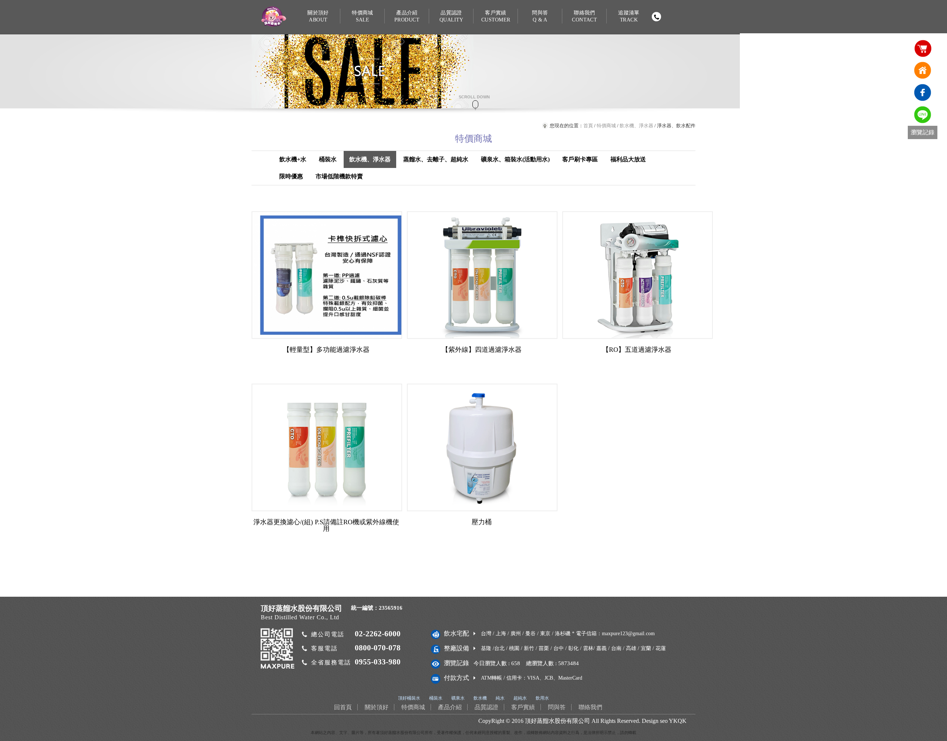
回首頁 (922, 70)
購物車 (922, 48)
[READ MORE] (326, 275)
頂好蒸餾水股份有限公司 (557, 721)
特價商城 (362, 16)
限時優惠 (291, 176)
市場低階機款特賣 (339, 176)
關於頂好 (318, 16)
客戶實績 (495, 16)
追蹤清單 (629, 16)
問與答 (540, 16)
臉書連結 (922, 92)
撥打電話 (656, 17)
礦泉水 (458, 698)
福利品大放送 (628, 159)
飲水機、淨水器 (636, 125)
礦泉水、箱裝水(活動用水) (515, 159)
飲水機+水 (292, 159)
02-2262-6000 (378, 633)
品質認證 (451, 16)
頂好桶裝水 (409, 698)
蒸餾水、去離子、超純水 (435, 159)
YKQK (678, 721)
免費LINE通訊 (922, 115)
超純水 (520, 698)
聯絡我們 (584, 16)
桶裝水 (328, 159)
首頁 (588, 125)
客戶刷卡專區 (580, 159)
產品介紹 (406, 16)
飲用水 (542, 698)
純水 (500, 698)
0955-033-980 (378, 661)
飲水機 (480, 698)
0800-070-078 (378, 647)
